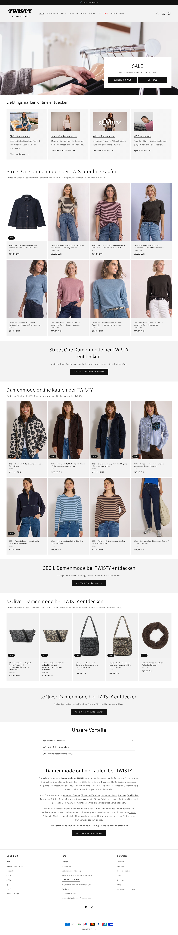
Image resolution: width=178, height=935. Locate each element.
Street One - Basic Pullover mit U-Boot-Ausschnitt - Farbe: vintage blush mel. (66, 324)
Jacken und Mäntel (49, 799)
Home (9, 862)
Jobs (119, 875)
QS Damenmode (142, 136)
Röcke (69, 799)
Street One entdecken (61, 150)
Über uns (121, 880)
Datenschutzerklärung (71, 871)
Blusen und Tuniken (90, 795)
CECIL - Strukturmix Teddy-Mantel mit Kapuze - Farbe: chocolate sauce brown (68, 465)
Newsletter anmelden (126, 889)
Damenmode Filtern (15, 866)
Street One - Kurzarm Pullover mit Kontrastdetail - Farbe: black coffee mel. (149, 247)
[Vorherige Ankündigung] (7, 2)
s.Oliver (102, 782)
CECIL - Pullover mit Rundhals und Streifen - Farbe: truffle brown (109, 542)
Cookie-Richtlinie (69, 893)
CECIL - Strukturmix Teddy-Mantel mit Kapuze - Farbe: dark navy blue (109, 465)
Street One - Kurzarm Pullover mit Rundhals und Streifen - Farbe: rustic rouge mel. (108, 247)
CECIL (84, 782)
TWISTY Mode (91, 929)
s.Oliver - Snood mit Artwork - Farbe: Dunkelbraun (153, 664)
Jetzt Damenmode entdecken (89, 833)
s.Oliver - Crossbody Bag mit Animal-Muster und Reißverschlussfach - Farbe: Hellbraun (53, 666)
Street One (93, 782)
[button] (57, 13)
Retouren (121, 866)
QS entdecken (140, 150)
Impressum (66, 866)
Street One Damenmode (64, 136)
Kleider (62, 799)
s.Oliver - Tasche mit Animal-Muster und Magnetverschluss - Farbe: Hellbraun (120, 665)
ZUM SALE (152, 80)
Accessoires (84, 799)
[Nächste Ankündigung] (170, 2)
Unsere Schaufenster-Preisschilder (76, 898)
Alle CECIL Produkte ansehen (89, 583)
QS (112, 782)
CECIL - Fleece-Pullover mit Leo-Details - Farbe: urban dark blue (24, 542)
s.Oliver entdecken (101, 150)
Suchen (65, 862)
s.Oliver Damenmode (104, 136)
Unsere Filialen (13, 894)
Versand (120, 862)
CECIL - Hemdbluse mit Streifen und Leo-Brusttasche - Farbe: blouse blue (149, 465)
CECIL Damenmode (20, 136)
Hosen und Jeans (109, 795)
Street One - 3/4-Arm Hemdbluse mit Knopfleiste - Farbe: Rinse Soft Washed (24, 247)
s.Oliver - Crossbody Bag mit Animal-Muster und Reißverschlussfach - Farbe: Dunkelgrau (20, 666)
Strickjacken (133, 795)
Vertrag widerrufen (71, 879)
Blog (119, 884)
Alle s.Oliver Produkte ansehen (89, 712)
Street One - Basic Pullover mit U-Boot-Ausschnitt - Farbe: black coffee (149, 324)
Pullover (122, 795)
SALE (9, 889)
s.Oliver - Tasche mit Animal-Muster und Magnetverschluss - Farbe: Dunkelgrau (87, 665)
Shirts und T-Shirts (71, 795)
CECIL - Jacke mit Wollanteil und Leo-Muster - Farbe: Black (26, 465)
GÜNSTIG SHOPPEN (123, 80)
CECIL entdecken (18, 154)
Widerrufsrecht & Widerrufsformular (77, 875)
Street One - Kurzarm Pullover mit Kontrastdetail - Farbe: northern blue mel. (25, 324)
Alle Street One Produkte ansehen (89, 371)
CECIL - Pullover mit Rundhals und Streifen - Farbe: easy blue (67, 542)
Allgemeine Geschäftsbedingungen (76, 884)
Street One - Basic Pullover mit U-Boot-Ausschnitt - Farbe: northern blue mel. (107, 324)
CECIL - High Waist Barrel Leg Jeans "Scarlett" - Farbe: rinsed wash (151, 542)
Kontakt (65, 889)
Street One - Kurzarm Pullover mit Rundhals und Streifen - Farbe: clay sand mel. (67, 247)
